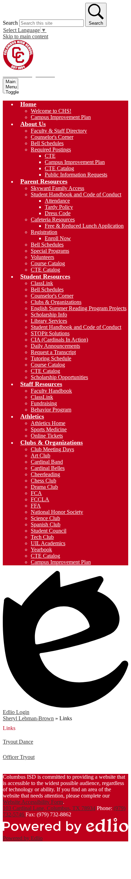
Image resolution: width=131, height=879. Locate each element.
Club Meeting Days (52, 449)
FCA (36, 493)
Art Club (40, 455)
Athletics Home (48, 423)
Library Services (49, 321)
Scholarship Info (49, 314)
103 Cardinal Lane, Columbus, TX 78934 (49, 808)
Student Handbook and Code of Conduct (76, 194)
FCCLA (40, 499)
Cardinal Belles (48, 468)
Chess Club (43, 481)
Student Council (48, 531)
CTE (50, 156)
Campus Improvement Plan (61, 117)
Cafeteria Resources (53, 219)
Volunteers (42, 257)
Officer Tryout (19, 757)
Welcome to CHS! (51, 111)
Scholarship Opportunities (59, 377)
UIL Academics (48, 543)
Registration (44, 232)
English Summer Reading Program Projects (78, 308)
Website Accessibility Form (33, 802)
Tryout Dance (18, 742)
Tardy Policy (59, 207)
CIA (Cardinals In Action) (59, 340)
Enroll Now (58, 238)
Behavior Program (51, 410)
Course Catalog (48, 263)
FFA (36, 506)
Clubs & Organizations (56, 302)
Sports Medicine (49, 429)
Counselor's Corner (52, 137)
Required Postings (51, 149)
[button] (28, 104)
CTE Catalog (59, 168)
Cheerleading (45, 474)
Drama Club (44, 487)
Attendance (57, 201)
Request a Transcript (53, 352)
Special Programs (50, 251)
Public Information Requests (76, 175)
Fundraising (44, 403)
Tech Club (42, 537)
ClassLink (42, 283)
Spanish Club (45, 524)
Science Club (45, 518)
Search (10, 23)
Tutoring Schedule (51, 358)
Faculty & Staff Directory (59, 131)
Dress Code (58, 213)
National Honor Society (57, 512)
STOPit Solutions (50, 333)
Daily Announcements (55, 346)
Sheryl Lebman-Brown (28, 718)
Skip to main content (25, 36)
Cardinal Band (47, 462)
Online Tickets (47, 436)
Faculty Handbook (51, 391)
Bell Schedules (47, 143)
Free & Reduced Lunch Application (84, 226)
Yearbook (41, 549)
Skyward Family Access (57, 188)
